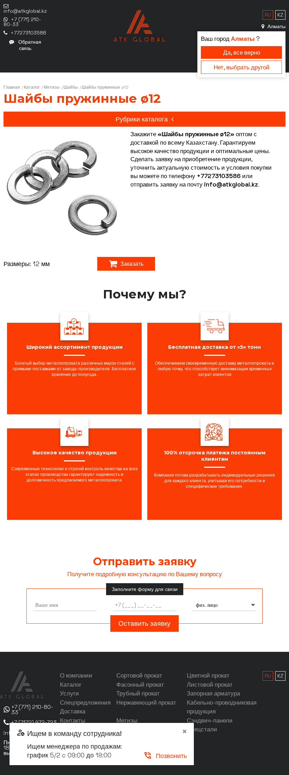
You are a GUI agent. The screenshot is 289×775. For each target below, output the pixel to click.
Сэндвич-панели (210, 720)
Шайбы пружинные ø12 (105, 87)
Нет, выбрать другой (242, 67)
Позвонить (165, 755)
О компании (76, 675)
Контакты (72, 720)
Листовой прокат (210, 684)
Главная (12, 87)
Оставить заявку (144, 623)
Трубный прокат (138, 693)
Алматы (275, 26)
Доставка (72, 711)
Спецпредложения (85, 702)
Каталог (32, 87)
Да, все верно (241, 52)
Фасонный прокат (140, 684)
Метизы (52, 87)
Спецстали (202, 729)
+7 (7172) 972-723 (34, 722)
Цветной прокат (208, 675)
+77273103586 (219, 176)
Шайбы (70, 87)
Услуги (69, 693)
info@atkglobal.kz (231, 184)
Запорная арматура (213, 693)
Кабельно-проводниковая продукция (222, 707)
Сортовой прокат (139, 675)
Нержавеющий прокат (146, 702)
